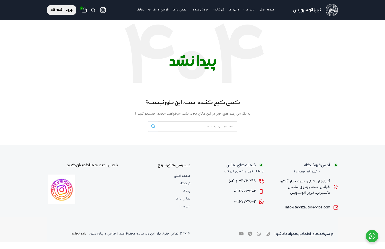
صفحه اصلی (182, 176)
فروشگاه (185, 183)
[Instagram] (268, 234)
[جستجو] (93, 10)
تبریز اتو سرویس (307, 10)
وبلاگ (186, 191)
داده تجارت (79, 233)
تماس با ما (183, 198)
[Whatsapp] (259, 234)
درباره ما (185, 206)
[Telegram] (250, 234)
